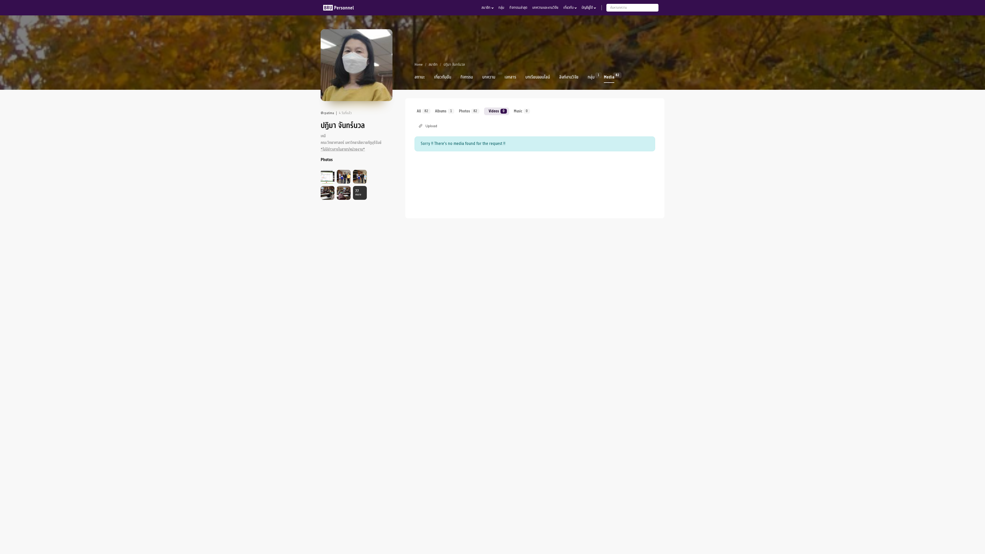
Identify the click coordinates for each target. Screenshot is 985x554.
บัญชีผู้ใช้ (587, 7)
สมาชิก (485, 7)
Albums (443, 111)
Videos (496, 111)
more (358, 193)
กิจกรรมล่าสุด (518, 7)
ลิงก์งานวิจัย (568, 77)
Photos (468, 111)
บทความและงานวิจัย (545, 7)
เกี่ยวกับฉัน (442, 77)
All (422, 111)
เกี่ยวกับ (568, 7)
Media (609, 77)
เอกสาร (510, 77)
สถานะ (420, 77)
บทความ (488, 77)
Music (521, 111)
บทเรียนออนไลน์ (537, 77)
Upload (431, 126)
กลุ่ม (501, 7)
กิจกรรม (466, 77)
